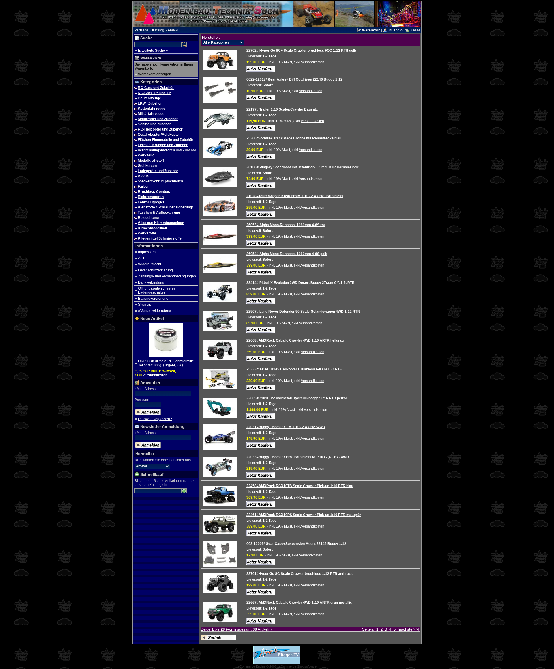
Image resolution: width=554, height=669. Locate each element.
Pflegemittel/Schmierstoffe (160, 238)
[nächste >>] (408, 629)
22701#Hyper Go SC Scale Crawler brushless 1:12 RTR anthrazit (299, 574)
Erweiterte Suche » (153, 51)
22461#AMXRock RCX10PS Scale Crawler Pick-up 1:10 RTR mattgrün (303, 515)
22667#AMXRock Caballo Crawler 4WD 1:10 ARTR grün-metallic (299, 603)
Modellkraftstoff (151, 161)
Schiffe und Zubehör (154, 124)
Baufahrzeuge (149, 98)
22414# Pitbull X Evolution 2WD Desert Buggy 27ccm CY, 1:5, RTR (300, 283)
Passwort (142, 400)
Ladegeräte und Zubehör (158, 171)
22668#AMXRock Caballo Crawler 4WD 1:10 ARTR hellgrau (295, 340)
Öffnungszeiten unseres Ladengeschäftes (156, 290)
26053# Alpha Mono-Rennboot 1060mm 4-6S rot (285, 225)
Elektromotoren (151, 197)
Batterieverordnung (153, 299)
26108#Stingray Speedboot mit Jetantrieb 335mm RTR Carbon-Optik (302, 167)
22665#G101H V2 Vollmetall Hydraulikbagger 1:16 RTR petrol (296, 398)
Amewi (173, 30)
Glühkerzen (147, 166)
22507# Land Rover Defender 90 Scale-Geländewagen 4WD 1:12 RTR (303, 312)
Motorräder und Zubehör (158, 119)
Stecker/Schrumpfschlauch (160, 181)
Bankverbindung (151, 282)
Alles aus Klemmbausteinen (161, 223)
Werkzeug (146, 155)
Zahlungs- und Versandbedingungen (167, 276)
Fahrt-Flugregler (151, 202)
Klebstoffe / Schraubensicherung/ (165, 207)
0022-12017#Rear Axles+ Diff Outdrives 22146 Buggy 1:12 (294, 79)
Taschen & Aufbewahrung (159, 212)
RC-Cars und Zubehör (156, 88)
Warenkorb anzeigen (154, 74)
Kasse (415, 30)
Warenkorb (150, 58)
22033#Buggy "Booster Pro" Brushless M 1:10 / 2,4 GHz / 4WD (297, 457)
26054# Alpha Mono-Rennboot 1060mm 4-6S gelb (286, 254)
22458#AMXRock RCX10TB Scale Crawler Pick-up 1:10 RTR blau (299, 486)
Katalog (158, 30)
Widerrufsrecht (149, 264)
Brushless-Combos (154, 192)
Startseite (141, 30)
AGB (141, 258)
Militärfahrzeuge (151, 114)
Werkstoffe (147, 233)
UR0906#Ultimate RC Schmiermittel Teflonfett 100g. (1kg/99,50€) (166, 363)
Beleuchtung (148, 218)
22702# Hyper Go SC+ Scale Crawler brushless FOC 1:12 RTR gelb (301, 51)
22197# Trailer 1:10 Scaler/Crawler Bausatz (282, 109)
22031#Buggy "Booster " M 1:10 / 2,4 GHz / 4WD (285, 427)
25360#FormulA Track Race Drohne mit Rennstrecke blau (293, 138)
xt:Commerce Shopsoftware (297, 666)
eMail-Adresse (146, 389)
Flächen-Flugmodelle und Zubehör (165, 140)
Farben (143, 187)
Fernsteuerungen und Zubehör (163, 145)
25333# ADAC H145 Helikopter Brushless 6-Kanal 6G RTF (294, 369)
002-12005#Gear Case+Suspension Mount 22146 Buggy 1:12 (296, 544)
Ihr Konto (395, 30)
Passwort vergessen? (155, 419)
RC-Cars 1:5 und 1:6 (154, 93)
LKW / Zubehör (150, 103)
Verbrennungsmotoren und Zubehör (167, 150)
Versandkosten (155, 375)
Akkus (143, 176)
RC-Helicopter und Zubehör (160, 129)
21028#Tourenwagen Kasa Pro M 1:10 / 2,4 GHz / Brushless (294, 196)
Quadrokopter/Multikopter (159, 135)
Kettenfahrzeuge (151, 109)
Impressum (147, 252)
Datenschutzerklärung (155, 270)
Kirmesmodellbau (152, 228)
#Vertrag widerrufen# (154, 311)
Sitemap (144, 305)
